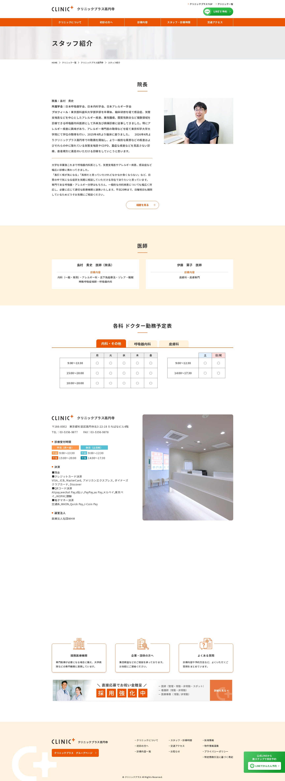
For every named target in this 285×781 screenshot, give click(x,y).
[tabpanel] (142, 370)
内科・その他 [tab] (111, 343)
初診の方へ (143, 745)
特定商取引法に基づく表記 (218, 757)
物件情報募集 (211, 745)
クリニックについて (147, 740)
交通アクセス (178, 745)
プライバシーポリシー (216, 751)
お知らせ (175, 751)
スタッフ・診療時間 (181, 740)
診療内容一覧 (144, 751)
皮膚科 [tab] (174, 344)
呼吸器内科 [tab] (142, 344)
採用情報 (209, 740)
